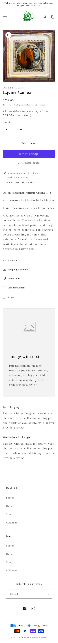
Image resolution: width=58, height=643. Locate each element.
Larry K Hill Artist (24, 637)
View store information (21, 182)
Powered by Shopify (39, 637)
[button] (5, 16)
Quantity (7, 122)
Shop (9, 514)
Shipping (20, 105)
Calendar (11, 522)
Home (9, 505)
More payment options (29, 163)
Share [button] (11, 297)
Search (10, 497)
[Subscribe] (47, 594)
